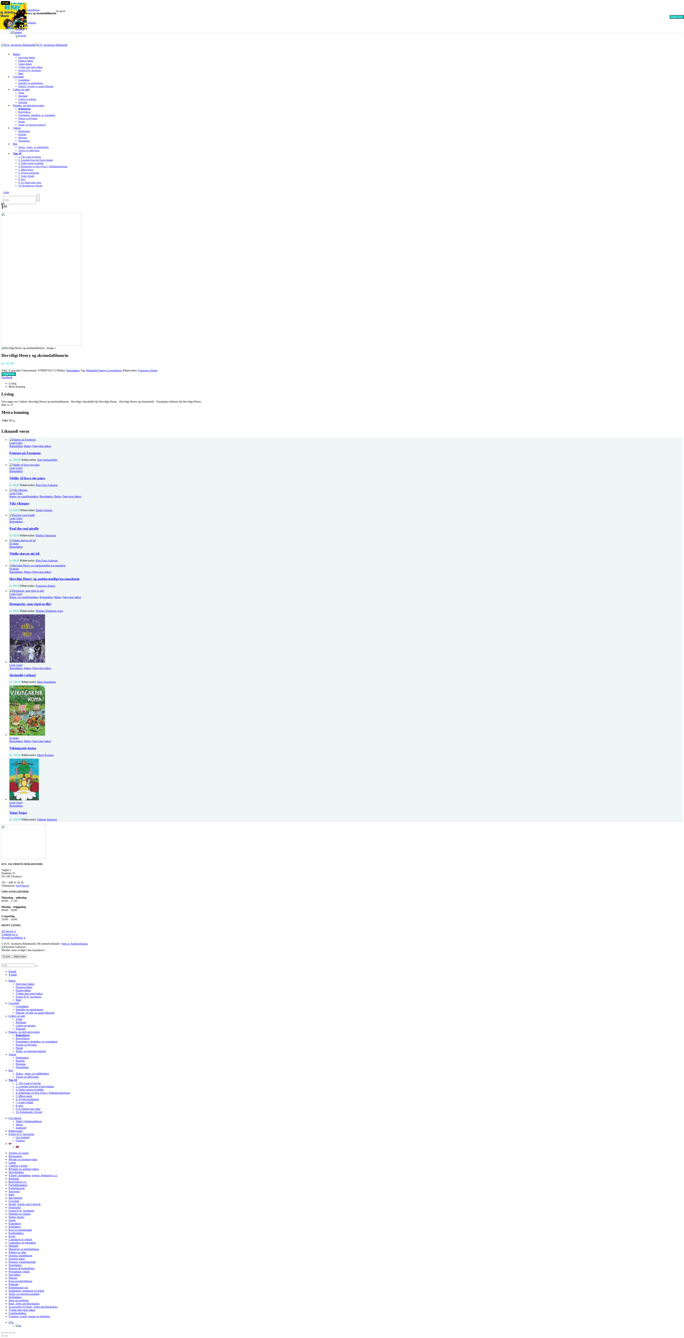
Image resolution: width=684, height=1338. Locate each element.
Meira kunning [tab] (17, 386)
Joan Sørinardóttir (47, 459)
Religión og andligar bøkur (24, 1169)
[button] (6, 192)
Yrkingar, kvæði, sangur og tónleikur (29, 1316)
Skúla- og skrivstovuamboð (24, 1293)
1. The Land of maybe (29, 157)
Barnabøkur (73, 370)
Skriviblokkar (16, 1172)
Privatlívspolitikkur (13, 937)
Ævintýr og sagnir (19, 1153)
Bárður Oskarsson (46, 535)
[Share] (10, 1332)
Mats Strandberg (46, 681)
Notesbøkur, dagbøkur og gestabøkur (36, 115)
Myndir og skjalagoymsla (23, 1159)
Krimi (12, 1236)
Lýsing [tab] (12, 383)
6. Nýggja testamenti (28, 173)
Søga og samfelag (18, 1300)
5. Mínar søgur (25, 169)
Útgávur (20, 1140)
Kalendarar (15, 1223)
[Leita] (38, 197)
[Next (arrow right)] (6, 1335)
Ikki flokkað (15, 1197)
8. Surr (21, 179)
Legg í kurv (677, 16)
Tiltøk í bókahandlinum (29, 1121)
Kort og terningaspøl (20, 1229)
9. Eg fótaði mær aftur (29, 182)
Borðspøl (22, 96)
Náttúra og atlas (17, 1252)
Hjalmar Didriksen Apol (49, 610)
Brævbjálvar (24, 112)
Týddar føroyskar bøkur (30, 67)
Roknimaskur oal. (18, 1287)
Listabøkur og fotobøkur (22, 1242)
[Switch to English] (21, 35)
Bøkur (16, 54)
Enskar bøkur (25, 64)
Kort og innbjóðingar (20, 1281)
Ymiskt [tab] (13, 974)
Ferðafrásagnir (17, 1188)
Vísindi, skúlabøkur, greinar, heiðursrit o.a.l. (33, 1175)
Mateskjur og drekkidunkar (24, 1249)
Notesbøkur (15, 1265)
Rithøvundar (16, 1130)
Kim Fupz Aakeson (47, 485)
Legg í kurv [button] (16, 442)
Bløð (18, 999)
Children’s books (18, 1165)
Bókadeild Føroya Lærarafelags (104, 370)
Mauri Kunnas (45, 755)
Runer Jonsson (44, 510)
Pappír (21, 121)
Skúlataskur (24, 131)
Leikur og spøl (21, 89)
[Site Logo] (34, 44)
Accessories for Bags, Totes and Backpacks (33, 1306)
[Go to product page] (345, 439)
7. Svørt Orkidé (26, 176)
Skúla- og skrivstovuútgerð (32, 125)
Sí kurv (6, 956)
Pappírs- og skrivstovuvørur (28, 105)
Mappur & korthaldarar (22, 1268)
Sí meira (14, 543)
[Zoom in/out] (2, 1332)
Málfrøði (13, 1245)
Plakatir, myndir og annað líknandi (35, 86)
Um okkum (15, 1118)
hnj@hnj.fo (22, 885)
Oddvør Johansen (47, 819)
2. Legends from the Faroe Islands (35, 160)
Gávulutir (18, 76)
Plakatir (13, 1277)
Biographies (15, 1156)
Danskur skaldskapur (20, 1255)
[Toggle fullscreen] (6, 1332)
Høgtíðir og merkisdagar (30, 83)
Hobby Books (16, 1217)
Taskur (17, 127)
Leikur (12, 1162)
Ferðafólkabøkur (18, 1185)
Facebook (6, 377)
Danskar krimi (17, 1258)
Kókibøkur (15, 1226)
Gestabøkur (24, 80)
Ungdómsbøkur (17, 1313)
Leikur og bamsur (27, 99)
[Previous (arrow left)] (2, 1335)
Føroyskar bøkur (26, 57)
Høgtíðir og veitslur (19, 1213)
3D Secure (8, 931)
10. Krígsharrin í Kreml (30, 185)
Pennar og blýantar (27, 118)
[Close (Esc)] (13, 1332)
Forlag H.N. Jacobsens (29, 70)
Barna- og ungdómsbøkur (23, 496)
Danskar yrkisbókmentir (22, 1261)
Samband (21, 1127)
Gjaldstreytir (9, 934)
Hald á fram (20, 956)
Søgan (19, 1124)
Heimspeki (15, 1207)
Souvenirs (14, 1191)
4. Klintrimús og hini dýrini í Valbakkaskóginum (43, 166)
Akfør (21, 92)
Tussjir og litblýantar (29, 150)
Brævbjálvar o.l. (18, 1181)
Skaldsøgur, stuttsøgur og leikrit (26, 1290)
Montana (22, 137)
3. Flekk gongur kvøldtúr (31, 163)
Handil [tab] (12, 971)
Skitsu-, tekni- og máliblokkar (33, 147)
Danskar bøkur (25, 60)
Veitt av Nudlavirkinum (74, 943)
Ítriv (15, 143)
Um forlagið (22, 1137)
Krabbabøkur (16, 1233)
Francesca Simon (147, 370)
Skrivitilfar (14, 1274)
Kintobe (22, 134)
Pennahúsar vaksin (19, 1271)
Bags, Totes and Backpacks (24, 1303)
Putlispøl (20, 1028)
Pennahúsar (24, 141)
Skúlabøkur (15, 1297)
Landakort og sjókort (20, 1239)
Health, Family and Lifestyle (25, 1204)
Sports (12, 1220)
